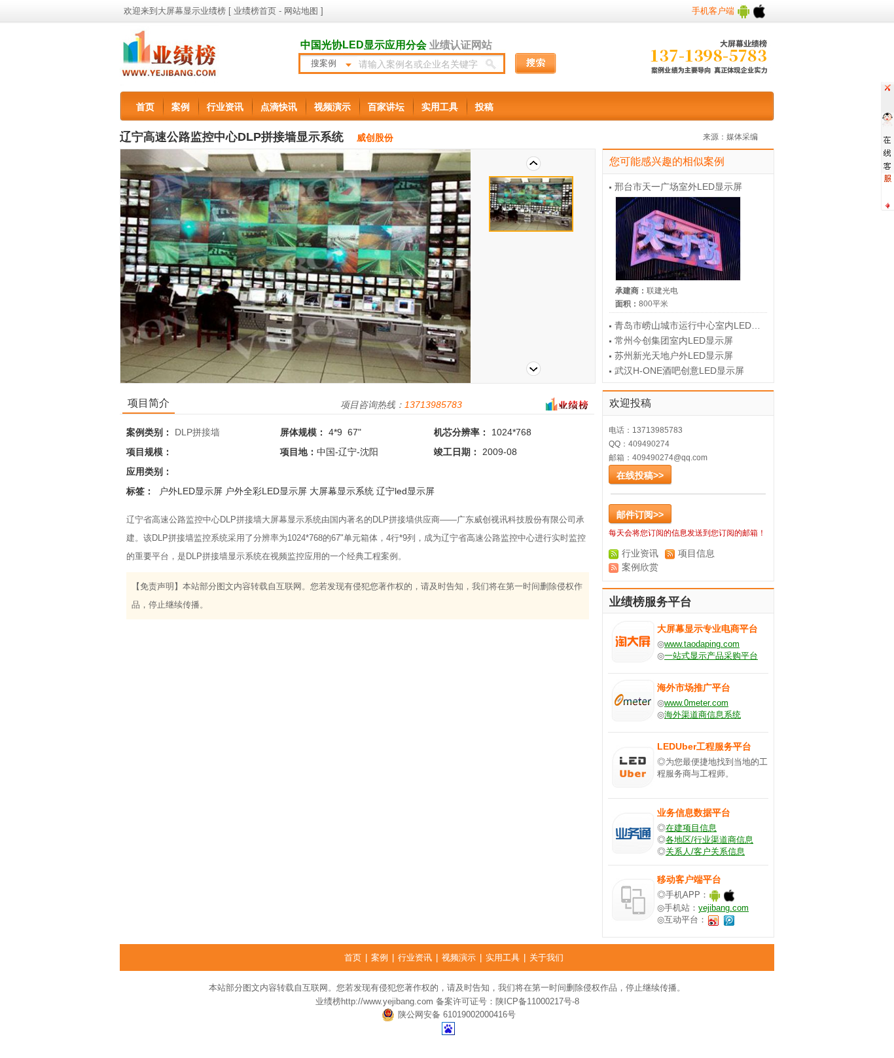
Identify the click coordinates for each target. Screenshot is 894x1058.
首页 (145, 106)
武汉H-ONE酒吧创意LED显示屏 (679, 370)
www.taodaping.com (702, 644)
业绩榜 (328, 1001)
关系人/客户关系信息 (705, 851)
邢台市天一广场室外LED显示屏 (678, 186)
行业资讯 (225, 106)
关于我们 (546, 957)
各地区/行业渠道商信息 (709, 840)
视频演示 (332, 106)
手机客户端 (714, 11)
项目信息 (696, 553)
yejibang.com (723, 908)
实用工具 (439, 106)
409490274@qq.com (669, 457)
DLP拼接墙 (197, 432)
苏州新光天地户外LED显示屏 (674, 355)
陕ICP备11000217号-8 (537, 1001)
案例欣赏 (640, 567)
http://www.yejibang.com (387, 1001)
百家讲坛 (386, 106)
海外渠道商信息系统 (702, 715)
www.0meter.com (696, 703)
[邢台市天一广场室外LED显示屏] (694, 238)
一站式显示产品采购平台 (711, 656)
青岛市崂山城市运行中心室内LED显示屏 (697, 325)
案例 (180, 106)
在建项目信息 (691, 828)
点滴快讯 (278, 106)
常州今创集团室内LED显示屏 (674, 340)
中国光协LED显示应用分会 (363, 44)
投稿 (484, 106)
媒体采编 (742, 136)
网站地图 (299, 11)
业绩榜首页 (255, 11)
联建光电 (662, 290)
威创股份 (375, 137)
